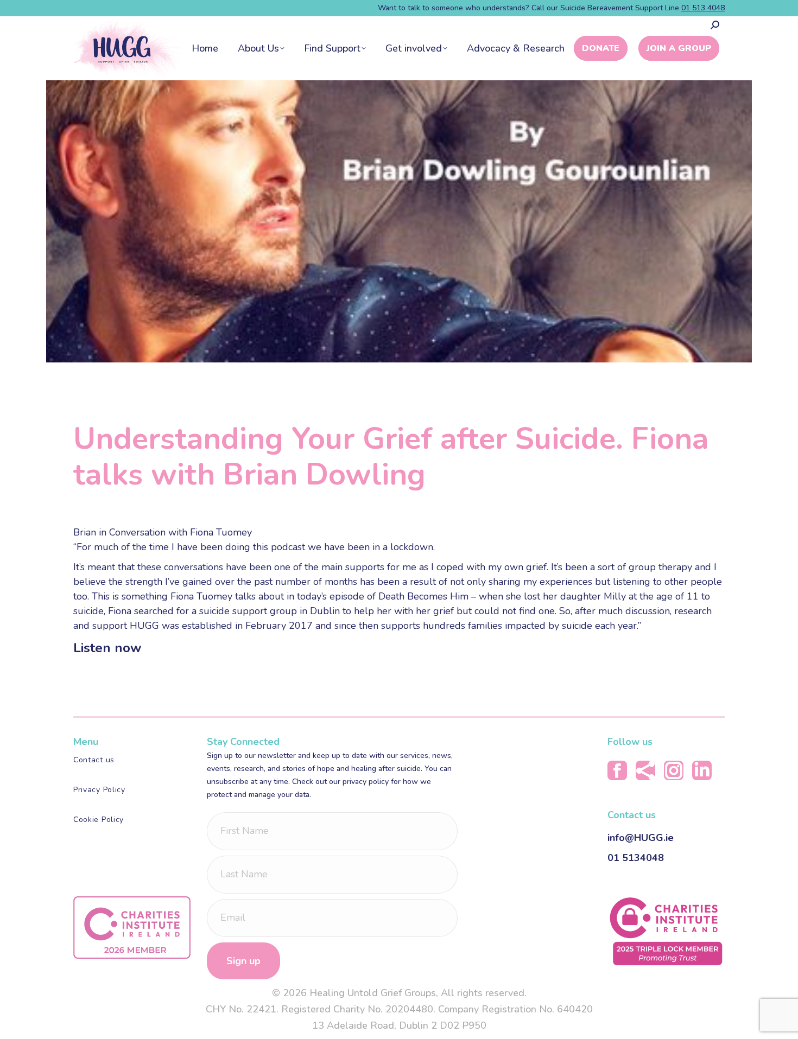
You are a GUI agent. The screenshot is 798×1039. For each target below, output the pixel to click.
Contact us (94, 760)
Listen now (107, 647)
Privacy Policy (99, 790)
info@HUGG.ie (640, 837)
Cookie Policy (98, 819)
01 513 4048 (703, 8)
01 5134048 (635, 857)
